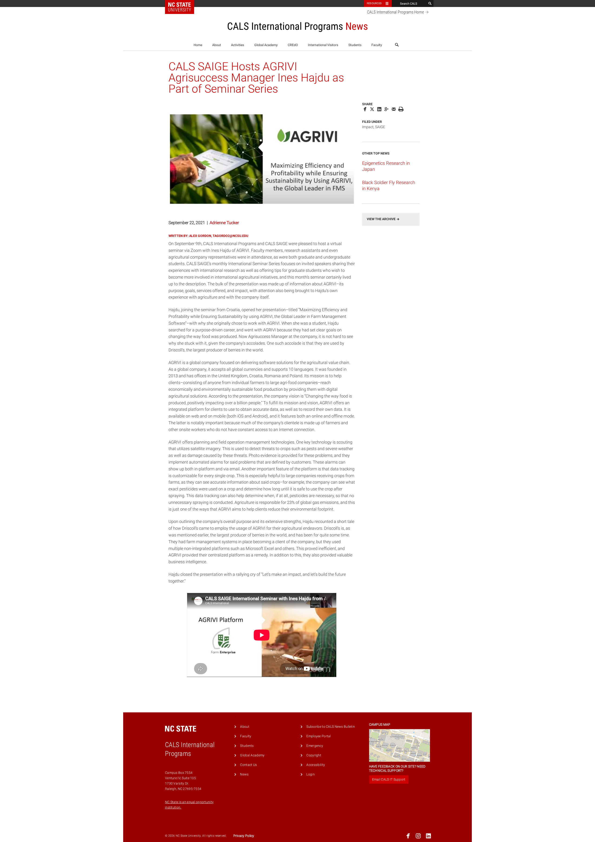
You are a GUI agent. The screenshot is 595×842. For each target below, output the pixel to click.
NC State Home (183, 3)
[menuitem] (198, 45)
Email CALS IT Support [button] (389, 779)
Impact (368, 127)
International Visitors (323, 45)
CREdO (293, 45)
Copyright (313, 755)
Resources (374, 3)
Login (310, 774)
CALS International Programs (395, 12)
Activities (237, 45)
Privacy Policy (243, 836)
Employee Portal (318, 736)
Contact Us (248, 765)
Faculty (376, 45)
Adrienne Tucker (224, 222)
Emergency (314, 746)
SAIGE (380, 127)
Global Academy (266, 45)
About (216, 45)
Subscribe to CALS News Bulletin (330, 727)
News (244, 774)
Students (354, 45)
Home (198, 45)
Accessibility (315, 765)
